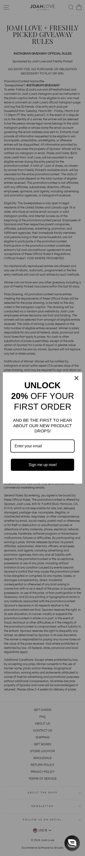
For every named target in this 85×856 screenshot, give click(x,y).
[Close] (76, 378)
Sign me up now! (43, 465)
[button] (72, 843)
